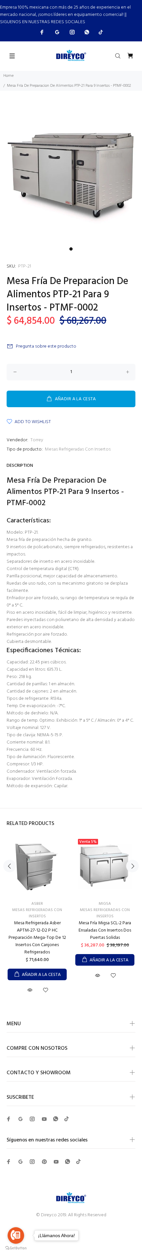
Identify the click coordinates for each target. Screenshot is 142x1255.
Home (8, 75)
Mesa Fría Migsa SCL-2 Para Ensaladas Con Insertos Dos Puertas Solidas (105, 930)
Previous (9, 866)
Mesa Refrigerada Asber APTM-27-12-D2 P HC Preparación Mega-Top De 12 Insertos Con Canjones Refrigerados (37, 937)
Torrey (36, 440)
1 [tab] (71, 249)
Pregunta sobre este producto (46, 346)
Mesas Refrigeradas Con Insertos (78, 449)
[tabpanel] (71, 173)
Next (132, 866)
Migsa (105, 903)
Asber (37, 903)
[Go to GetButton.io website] (15, 1248)
